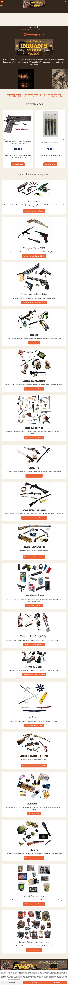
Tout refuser (34, 982)
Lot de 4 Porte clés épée (50, 142)
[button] (4, 140)
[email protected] (34, 27)
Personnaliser (12, 982)
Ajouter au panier (17, 164)
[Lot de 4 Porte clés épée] (50, 125)
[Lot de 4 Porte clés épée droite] (18, 125)
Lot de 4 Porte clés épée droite (17, 142)
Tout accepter (56, 982)
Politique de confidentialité (14, 979)
